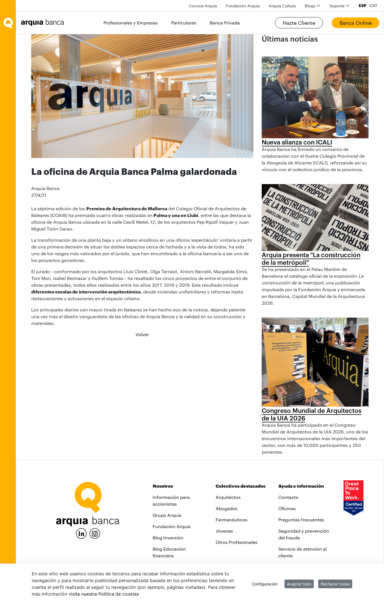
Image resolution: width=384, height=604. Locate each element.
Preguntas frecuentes (301, 519)
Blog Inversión (168, 537)
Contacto (288, 497)
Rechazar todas (335, 584)
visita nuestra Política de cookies (104, 594)
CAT (373, 6)
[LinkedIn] (81, 532)
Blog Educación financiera (169, 552)
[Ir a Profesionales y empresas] (44, 22)
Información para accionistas (171, 500)
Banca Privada (225, 22)
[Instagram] (94, 533)
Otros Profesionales (236, 542)
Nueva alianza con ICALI (297, 142)
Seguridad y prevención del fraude (303, 534)
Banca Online (356, 23)
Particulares (183, 22)
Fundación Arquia (172, 526)
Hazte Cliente (299, 23)
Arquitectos (228, 497)
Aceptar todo (299, 584)
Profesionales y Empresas (130, 22)
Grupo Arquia (167, 515)
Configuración (264, 584)
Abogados (227, 508)
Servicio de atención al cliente (302, 552)
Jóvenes (224, 530)
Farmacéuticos (231, 519)
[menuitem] (202, 6)
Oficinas (287, 508)
